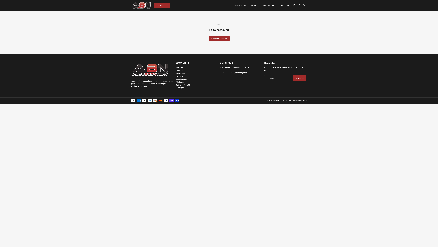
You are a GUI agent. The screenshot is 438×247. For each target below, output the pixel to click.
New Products (240, 5)
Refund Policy (181, 76)
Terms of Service (183, 88)
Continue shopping (219, 38)
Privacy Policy (181, 73)
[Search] (294, 5)
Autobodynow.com (278, 100)
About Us (179, 71)
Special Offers (253, 5)
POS (287, 100)
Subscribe (300, 78)
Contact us (180, 68)
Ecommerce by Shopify (299, 100)
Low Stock (266, 5)
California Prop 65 (183, 85)
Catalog (161, 5)
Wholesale (180, 82)
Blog (274, 5)
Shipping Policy (182, 79)
